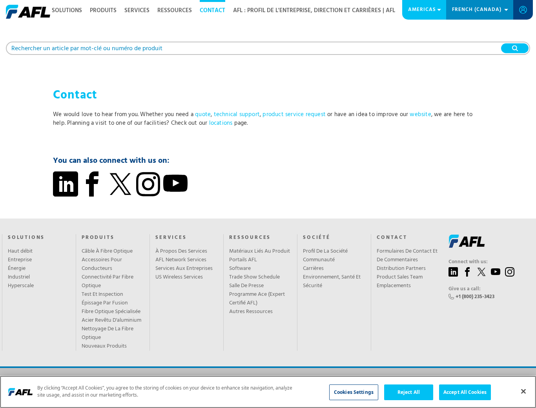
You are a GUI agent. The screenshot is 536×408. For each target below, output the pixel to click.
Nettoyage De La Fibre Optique (107, 333)
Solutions (26, 237)
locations (221, 123)
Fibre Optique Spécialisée (111, 312)
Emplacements (394, 286)
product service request (294, 114)
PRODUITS (98, 237)
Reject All (408, 392)
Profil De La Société (325, 251)
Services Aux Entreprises (184, 268)
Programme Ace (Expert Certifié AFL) (257, 299)
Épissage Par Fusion (105, 303)
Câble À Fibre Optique (107, 251)
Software (240, 268)
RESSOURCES (174, 10)
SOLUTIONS (67, 10)
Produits (103, 10)
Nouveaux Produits (104, 346)
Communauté (319, 260)
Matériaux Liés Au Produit (259, 251)
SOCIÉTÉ (316, 237)
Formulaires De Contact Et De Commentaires (407, 255)
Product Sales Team (400, 277)
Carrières (313, 268)
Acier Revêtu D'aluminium (111, 320)
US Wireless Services (179, 277)
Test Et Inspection (102, 294)
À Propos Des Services (181, 251)
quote (203, 114)
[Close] (523, 391)
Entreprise (20, 260)
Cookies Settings (354, 392)
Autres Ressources (251, 312)
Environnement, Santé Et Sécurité (332, 281)
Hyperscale (21, 286)
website (420, 114)
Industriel (19, 277)
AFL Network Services (180, 260)
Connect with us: (468, 262)
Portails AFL (243, 260)
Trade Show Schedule (254, 277)
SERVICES (136, 10)
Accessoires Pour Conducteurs (102, 264)
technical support (237, 114)
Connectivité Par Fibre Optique (107, 281)
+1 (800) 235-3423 (475, 297)
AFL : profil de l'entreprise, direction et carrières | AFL (314, 10)
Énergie (17, 268)
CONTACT (212, 10)
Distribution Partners (401, 268)
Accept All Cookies (465, 392)
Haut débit (20, 251)
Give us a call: (464, 289)
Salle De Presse (246, 286)
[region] (268, 392)
